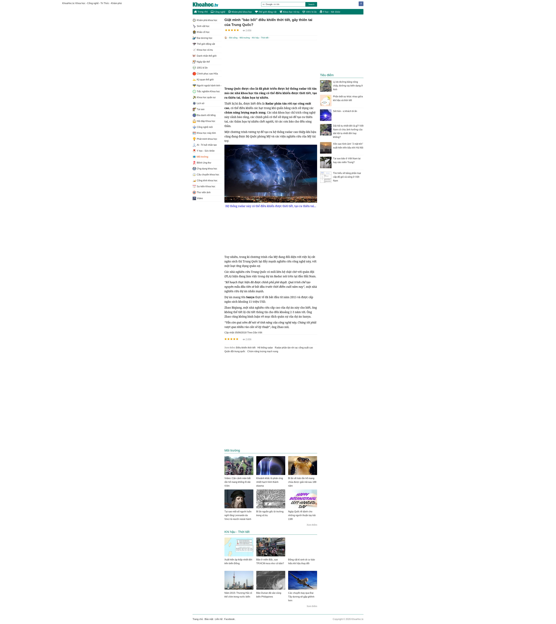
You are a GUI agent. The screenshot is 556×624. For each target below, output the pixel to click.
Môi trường (245, 37)
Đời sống (233, 37)
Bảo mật (209, 619)
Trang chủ (202, 11)
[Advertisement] (270, 63)
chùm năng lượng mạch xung (262, 351)
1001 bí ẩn (311, 11)
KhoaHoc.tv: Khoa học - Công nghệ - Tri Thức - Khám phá (208, 4)
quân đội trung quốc (234, 351)
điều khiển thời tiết (245, 347)
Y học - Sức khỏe (331, 11)
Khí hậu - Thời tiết (260, 37)
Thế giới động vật (267, 11)
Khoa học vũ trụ (290, 11)
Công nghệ (219, 11)
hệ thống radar (265, 347)
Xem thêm (312, 525)
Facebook (229, 619)
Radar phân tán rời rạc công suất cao (294, 347)
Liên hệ (219, 619)
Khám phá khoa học (241, 11)
